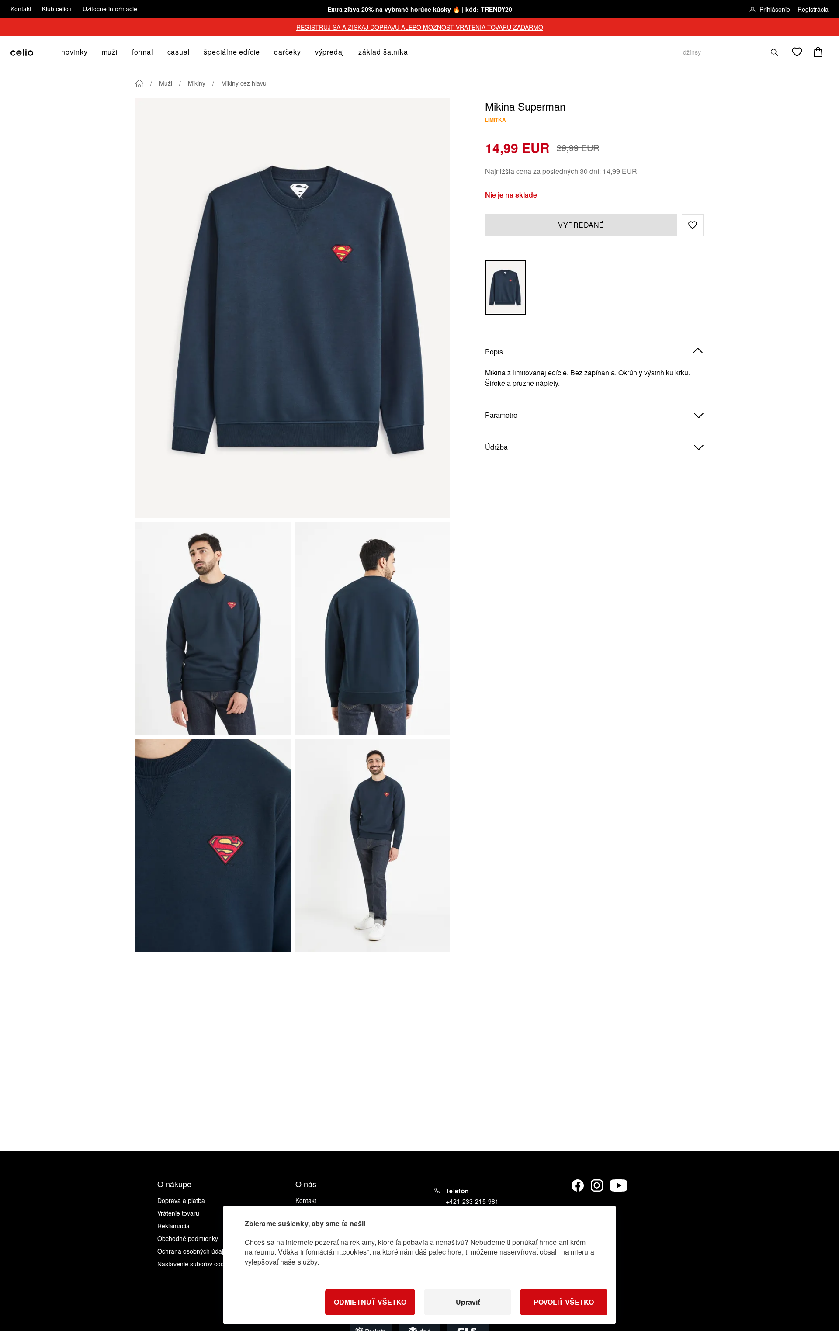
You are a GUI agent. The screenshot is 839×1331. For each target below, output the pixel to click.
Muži (165, 83)
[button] (693, 225)
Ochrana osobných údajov (193, 1251)
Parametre (501, 414)
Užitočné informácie (110, 8)
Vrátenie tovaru (178, 1213)
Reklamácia (173, 1225)
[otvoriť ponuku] (90, 52)
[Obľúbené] (797, 52)
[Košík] (818, 52)
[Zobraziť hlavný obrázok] (292, 308)
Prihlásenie (774, 9)
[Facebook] (578, 1185)
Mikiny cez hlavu (244, 83)
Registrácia (813, 9)
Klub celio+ (57, 8)
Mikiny (196, 83)
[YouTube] (619, 1185)
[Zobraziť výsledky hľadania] (774, 52)
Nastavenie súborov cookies (196, 1263)
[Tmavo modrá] (505, 287)
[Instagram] (597, 1185)
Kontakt (20, 8)
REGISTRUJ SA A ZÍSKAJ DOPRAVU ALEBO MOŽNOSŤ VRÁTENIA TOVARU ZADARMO (419, 27)
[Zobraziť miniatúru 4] (372, 845)
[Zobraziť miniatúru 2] (372, 628)
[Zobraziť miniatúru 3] (213, 845)
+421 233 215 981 (472, 1201)
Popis (494, 351)
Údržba (496, 446)
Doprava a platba (181, 1200)
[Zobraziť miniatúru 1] (213, 628)
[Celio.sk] (21, 52)
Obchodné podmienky (187, 1238)
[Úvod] (139, 83)
